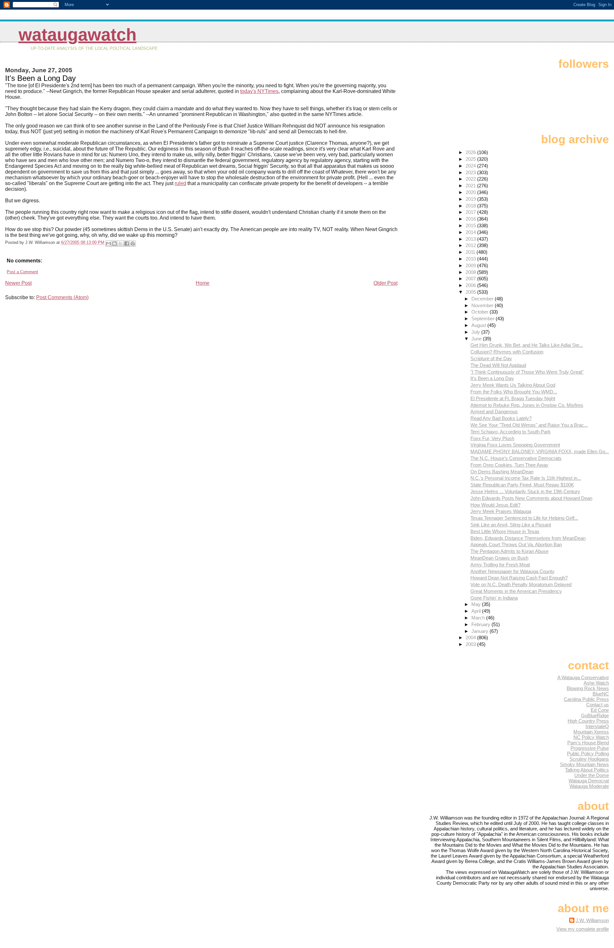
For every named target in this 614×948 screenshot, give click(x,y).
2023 (471, 172)
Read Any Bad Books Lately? (500, 418)
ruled (180, 183)
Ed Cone (600, 710)
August (479, 325)
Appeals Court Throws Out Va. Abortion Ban (516, 544)
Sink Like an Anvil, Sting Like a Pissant (510, 524)
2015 (471, 225)
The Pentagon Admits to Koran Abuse (509, 551)
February (481, 624)
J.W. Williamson (592, 920)
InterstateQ (597, 726)
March (478, 617)
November (483, 305)
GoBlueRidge (595, 715)
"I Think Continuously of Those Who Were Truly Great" (527, 372)
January (480, 631)
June (477, 338)
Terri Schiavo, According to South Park (510, 431)
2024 (471, 165)
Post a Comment (22, 271)
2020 (471, 192)
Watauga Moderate (589, 786)
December (483, 298)
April (476, 611)
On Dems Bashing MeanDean (501, 471)
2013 (471, 239)
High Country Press (588, 721)
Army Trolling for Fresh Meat (500, 564)
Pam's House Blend (588, 742)
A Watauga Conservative (583, 677)
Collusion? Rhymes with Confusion (506, 351)
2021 (471, 185)
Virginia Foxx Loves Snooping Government (515, 444)
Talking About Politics (587, 770)
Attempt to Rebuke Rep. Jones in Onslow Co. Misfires (526, 405)
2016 (471, 218)
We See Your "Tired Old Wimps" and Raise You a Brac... (529, 425)
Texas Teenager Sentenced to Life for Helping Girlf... (524, 518)
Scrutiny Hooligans (589, 759)
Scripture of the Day (491, 358)
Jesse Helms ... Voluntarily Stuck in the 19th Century (525, 491)
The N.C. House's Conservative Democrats (516, 458)
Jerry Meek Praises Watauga (500, 511)
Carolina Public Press (586, 699)
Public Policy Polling (588, 753)
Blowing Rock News (588, 688)
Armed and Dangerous (494, 411)
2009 (471, 265)
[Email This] (108, 243)
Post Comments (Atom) (62, 297)
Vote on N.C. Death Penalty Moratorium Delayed (520, 584)
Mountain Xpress (591, 731)
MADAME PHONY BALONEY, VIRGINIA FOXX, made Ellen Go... (539, 451)
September (483, 318)
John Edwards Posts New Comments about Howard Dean (531, 498)
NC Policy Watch (591, 737)
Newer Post (18, 283)
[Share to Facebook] (126, 243)
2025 (471, 159)
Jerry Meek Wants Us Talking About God (512, 385)
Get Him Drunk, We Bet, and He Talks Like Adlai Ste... (526, 345)
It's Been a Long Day (492, 378)
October (480, 312)
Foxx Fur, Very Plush (492, 438)
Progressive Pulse (590, 748)
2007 (471, 278)
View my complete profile (582, 929)
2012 (471, 245)
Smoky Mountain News (584, 764)
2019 (471, 199)
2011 (471, 252)
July (476, 332)
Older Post (386, 283)
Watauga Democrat (589, 780)
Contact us (597, 704)
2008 (471, 272)
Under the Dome (591, 775)
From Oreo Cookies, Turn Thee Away (509, 465)
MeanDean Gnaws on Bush (499, 558)
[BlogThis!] (114, 243)
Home (202, 283)
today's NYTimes (259, 91)
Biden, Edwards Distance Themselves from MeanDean (528, 538)
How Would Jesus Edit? (495, 505)
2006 (471, 285)
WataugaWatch (78, 34)
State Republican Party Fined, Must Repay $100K (522, 484)
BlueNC (601, 693)
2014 (471, 232)
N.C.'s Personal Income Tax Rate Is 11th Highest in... (525, 478)
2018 (471, 205)
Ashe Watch (596, 683)
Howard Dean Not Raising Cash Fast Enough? (519, 577)
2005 (471, 292)
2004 (471, 637)
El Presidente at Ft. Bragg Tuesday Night (512, 398)
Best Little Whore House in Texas (504, 531)
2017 (471, 212)
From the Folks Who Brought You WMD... (513, 391)
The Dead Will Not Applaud (498, 365)
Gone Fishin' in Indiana (494, 598)
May (476, 604)
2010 (471, 258)
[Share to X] (120, 243)
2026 (471, 152)
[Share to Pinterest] (133, 243)
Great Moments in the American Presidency (516, 591)
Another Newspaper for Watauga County (512, 571)
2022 (471, 179)
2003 (471, 644)
